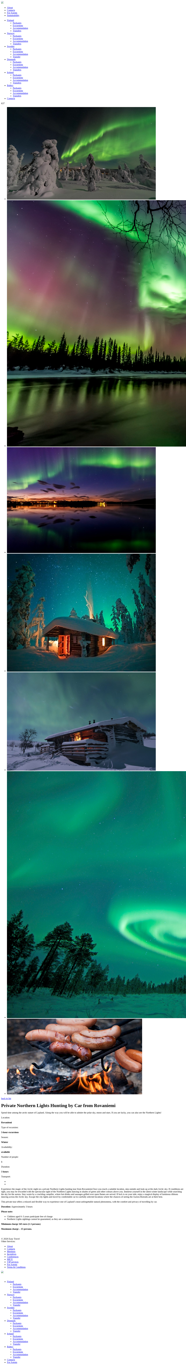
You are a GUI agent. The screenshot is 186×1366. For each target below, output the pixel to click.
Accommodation (20, 28)
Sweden (10, 46)
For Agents (12, 13)
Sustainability (13, 15)
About (10, 7)
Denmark (11, 59)
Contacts (11, 10)
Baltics (10, 85)
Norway (11, 33)
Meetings (11, 1251)
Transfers (17, 31)
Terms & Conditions (16, 1267)
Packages (17, 23)
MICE (10, 1259)
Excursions (18, 25)
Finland (10, 20)
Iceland (10, 72)
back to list (6, 1098)
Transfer (16, 57)
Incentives (11, 1254)
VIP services (12, 1262)
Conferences (12, 1256)
